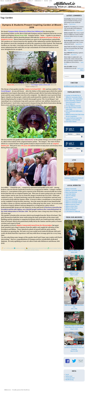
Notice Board (39, 248)
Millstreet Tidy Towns (71, 208)
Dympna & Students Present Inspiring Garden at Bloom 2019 (31, 26)
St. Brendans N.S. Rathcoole (72, 211)
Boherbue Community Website (73, 190)
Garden (33, 250)
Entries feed (68, 376)
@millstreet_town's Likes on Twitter (74, 86)
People (45, 248)
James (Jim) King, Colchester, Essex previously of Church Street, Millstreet (74, 102)
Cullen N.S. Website (70, 196)
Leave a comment (21, 248)
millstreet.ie (38, 0)
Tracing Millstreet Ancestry (73, 106)
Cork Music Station (70, 194)
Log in (67, 374)
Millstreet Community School (73, 202)
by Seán (11, 248)
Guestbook (8, 0)
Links (50, 0)
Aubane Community (70, 189)
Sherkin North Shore (70, 209)
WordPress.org (69, 379)
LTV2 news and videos (71, 199)
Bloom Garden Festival (55, 248)
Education (27, 250)
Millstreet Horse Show (71, 206)
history (37, 250)
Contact (14, 0)
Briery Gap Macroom (71, 192)
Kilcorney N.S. (69, 197)
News (33, 248)
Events (46, 0)
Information (21, 0)
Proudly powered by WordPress (21, 390)
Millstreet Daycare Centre (72, 204)
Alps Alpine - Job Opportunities (74, 99)
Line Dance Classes (71, 121)
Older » (82, 70)
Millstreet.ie (7, 390)
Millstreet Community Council (73, 201)
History (30, 0)
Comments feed (69, 378)
